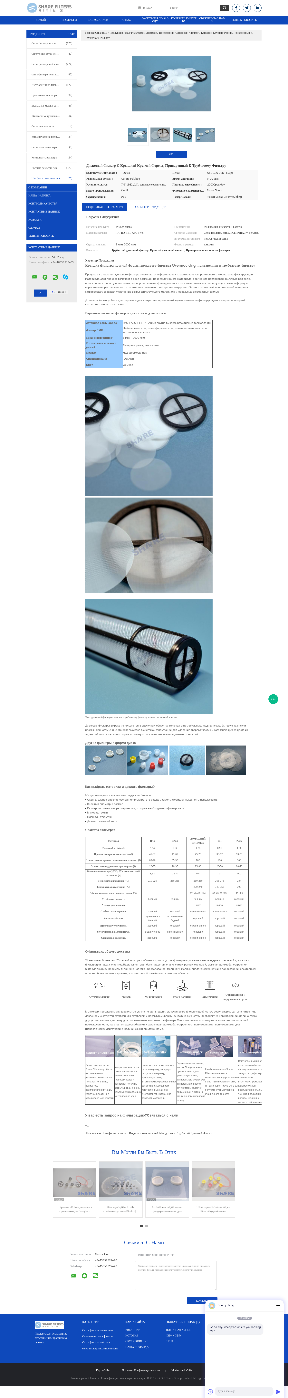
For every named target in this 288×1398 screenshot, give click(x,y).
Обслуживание (136, 1341)
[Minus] (278, 1305)
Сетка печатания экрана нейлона (52, 147)
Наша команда (137, 1347)
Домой (41, 20)
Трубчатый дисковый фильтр (194, 1133)
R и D (169, 1341)
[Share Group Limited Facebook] (236, 8)
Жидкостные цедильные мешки (52, 116)
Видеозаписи (98, 20)
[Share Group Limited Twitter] (247, 8)
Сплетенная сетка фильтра (52, 53)
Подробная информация (104, 207)
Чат (171, 154)
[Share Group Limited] (34, 277)
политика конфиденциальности (141, 1370)
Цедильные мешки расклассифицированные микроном (53, 95)
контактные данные (44, 211)
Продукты (69, 20)
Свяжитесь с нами (212, 20)
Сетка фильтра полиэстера (52, 43)
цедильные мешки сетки (52, 105)
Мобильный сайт (181, 1370)
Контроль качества (184, 20)
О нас (126, 20)
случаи (34, 227)
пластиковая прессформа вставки (106, 1133)
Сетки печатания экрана (52, 126)
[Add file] (210, 1391)
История (131, 1335)
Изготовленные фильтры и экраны (52, 85)
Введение (132, 1330)
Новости (35, 219)
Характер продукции (150, 207)
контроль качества (42, 203)
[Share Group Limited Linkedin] (258, 8)
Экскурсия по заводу (155, 20)
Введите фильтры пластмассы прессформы (53, 168)
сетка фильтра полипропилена (52, 74)
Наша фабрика (39, 195)
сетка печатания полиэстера (52, 137)
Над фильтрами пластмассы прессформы (53, 178)
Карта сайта (103, 1370)
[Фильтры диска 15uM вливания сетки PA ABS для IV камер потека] (120, 1183)
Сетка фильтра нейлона (52, 64)
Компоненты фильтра (52, 157)
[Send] (278, 1391)
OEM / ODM (173, 1335)
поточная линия (178, 1330)
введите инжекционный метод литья (152, 1133)
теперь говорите (244, 20)
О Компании (37, 187)
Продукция (51, 34)
